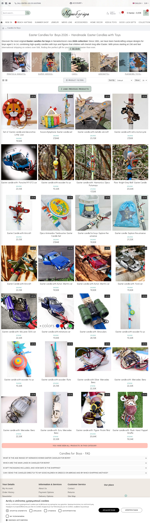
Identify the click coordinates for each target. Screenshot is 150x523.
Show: (137, 80)
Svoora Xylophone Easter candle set (56, 132)
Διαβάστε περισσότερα (81, 507)
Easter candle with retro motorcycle (130, 132)
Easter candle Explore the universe (130, 233)
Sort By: (112, 80)
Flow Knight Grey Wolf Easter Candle (130, 182)
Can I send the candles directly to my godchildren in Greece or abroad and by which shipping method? (55, 473)
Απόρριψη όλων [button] (131, 510)
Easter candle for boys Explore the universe (93, 234)
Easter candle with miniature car (56, 331)
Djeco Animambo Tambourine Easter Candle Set (56, 234)
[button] (50, 520)
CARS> (75, 74)
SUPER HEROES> (45, 74)
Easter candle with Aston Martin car (56, 283)
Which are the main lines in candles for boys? (26, 463)
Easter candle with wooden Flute (56, 379)
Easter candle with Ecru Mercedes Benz (56, 431)
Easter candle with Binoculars (93, 331)
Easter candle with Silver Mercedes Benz (93, 381)
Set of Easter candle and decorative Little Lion (19, 133)
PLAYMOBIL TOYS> (133, 74)
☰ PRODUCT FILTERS (75, 80)
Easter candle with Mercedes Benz (130, 379)
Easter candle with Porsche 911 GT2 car (19, 182)
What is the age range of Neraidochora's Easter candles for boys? (36, 458)
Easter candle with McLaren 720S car (19, 331)
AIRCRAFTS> (103, 74)
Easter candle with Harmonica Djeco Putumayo (93, 184)
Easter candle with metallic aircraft (93, 132)
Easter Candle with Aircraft (19, 233)
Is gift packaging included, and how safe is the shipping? (31, 468)
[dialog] (75, 510)
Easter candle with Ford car (130, 283)
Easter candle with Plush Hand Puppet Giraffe (130, 431)
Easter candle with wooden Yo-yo (56, 182)
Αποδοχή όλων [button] (109, 510)
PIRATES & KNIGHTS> (16, 74)
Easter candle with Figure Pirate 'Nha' (93, 430)
